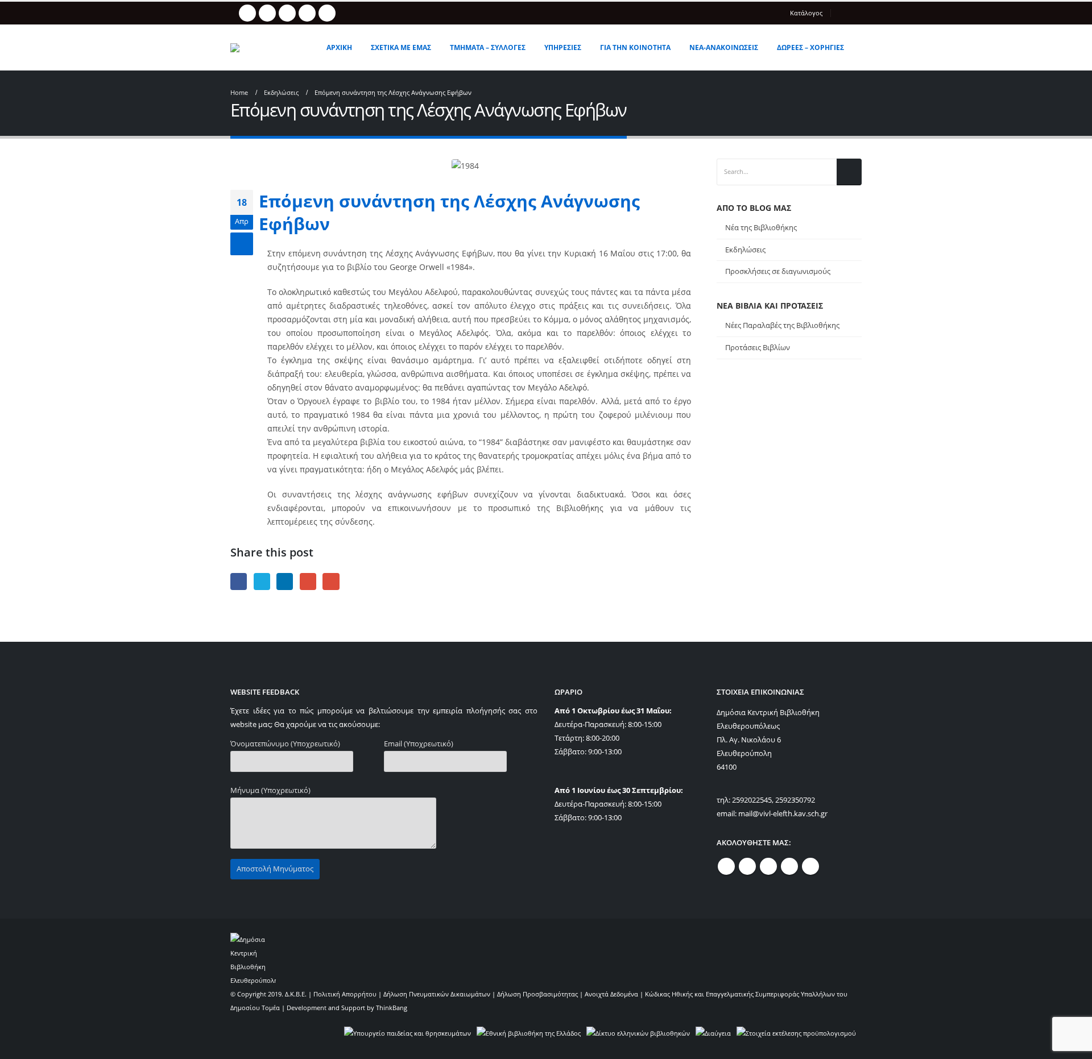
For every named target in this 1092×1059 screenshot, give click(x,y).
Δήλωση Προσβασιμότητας (537, 994)
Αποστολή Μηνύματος (275, 869)
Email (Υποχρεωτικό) (418, 744)
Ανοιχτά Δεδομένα (611, 994)
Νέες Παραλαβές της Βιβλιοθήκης (782, 325)
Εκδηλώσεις (745, 249)
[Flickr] (327, 13)
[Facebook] (247, 13)
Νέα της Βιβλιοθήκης (761, 227)
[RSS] (267, 13)
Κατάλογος (806, 13)
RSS (747, 866)
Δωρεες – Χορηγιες (810, 47)
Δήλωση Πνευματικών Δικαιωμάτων (436, 994)
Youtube (768, 866)
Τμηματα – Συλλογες (488, 47)
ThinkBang (391, 1007)
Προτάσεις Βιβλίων (757, 347)
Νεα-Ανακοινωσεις (723, 47)
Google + (308, 581)
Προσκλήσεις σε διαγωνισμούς (777, 271)
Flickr (810, 866)
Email (330, 581)
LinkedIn (284, 581)
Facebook (238, 581)
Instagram (789, 866)
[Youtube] (287, 13)
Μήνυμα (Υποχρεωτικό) (270, 790)
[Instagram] (307, 13)
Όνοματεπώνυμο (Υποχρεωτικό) (285, 744)
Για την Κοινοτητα (635, 47)
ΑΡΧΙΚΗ (339, 47)
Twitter (262, 581)
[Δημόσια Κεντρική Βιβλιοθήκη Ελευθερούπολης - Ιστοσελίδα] (269, 47)
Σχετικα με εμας (401, 47)
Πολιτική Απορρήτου (345, 994)
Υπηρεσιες (562, 47)
